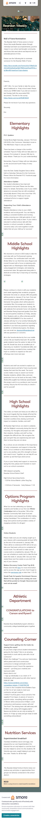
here (19, 568)
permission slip (16, 572)
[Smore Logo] (11, 3)
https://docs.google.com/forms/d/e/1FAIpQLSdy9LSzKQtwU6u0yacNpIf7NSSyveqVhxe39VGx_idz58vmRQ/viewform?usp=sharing (20, 68)
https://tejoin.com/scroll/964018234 (16, 98)
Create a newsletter (11, 815)
